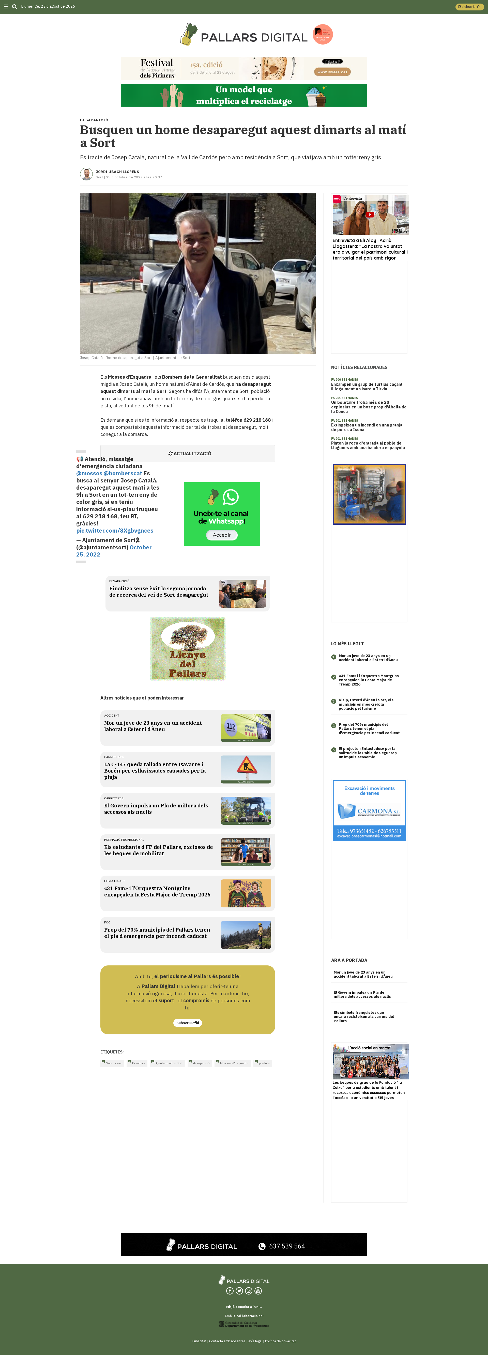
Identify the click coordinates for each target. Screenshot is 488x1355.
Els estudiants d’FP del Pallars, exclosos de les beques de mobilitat (158, 850)
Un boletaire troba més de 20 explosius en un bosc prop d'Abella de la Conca (369, 407)
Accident (111, 715)
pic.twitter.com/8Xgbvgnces (115, 530)
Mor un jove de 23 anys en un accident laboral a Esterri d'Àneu (153, 726)
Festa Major (114, 881)
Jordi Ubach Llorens (117, 171)
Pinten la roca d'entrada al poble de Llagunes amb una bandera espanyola (368, 445)
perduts (264, 1063)
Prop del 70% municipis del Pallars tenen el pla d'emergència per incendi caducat (157, 932)
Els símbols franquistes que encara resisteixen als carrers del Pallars (364, 1016)
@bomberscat (123, 473)
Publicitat (199, 1341)
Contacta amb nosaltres (227, 1341)
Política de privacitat (280, 1341)
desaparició (119, 581)
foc (107, 922)
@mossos (89, 473)
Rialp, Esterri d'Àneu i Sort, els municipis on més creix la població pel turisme (366, 704)
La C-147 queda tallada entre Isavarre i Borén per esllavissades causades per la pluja (155, 770)
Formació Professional (124, 839)
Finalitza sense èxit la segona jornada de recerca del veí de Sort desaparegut (158, 591)
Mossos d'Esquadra (234, 1063)
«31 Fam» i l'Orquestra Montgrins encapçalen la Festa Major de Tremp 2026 (157, 891)
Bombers (138, 1063)
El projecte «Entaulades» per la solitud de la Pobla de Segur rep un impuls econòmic (368, 752)
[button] (469, 7)
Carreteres (114, 757)
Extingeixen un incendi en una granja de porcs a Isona (366, 427)
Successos (113, 1063)
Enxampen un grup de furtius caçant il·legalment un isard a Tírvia (367, 386)
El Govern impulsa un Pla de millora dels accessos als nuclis (362, 994)
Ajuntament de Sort (169, 1063)
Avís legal (255, 1341)
